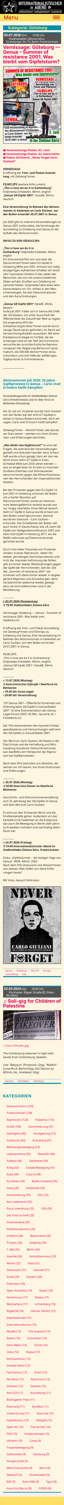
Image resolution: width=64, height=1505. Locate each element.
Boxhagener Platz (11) (20, 1400)
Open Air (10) (15, 1427)
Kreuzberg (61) (42, 1140)
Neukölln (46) (46, 1154)
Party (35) (13, 1188)
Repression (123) (17, 1120)
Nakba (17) (41, 1297)
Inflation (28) (15, 1236)
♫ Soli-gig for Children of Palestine (32, 1003)
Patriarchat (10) (40, 1427)
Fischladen (23, 1081)
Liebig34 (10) (44, 1420)
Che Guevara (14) (39, 1331)
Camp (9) (35, 1441)
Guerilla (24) (14, 1256)
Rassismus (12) (40, 1379)
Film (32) (43, 1195)
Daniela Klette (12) (18, 1365)
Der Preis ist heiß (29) (20, 1215)
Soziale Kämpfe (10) (36, 1434)
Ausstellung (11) (40, 1393)
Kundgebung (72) (44, 1133)
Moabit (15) (14, 1331)
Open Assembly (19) (19, 1290)
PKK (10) (12, 1434)
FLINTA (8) (45, 1488)
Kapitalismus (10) (18, 1420)
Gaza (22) (33, 1263)
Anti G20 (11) (15, 1393)
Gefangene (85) (16, 1133)
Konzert (9, 1081)
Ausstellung (11, 974)
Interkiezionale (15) (19, 1318)
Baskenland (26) (40, 1236)
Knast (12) (40, 1372)
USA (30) (46, 1208)
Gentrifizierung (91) (40, 1126)
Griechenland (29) (18, 1222)
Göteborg (22, 970)
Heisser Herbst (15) (43, 1311)
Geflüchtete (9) (16, 1454)
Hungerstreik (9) (17, 1461)
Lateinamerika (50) (18, 1154)
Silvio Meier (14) (17, 1345)
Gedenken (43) (38, 1161)
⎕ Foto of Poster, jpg (16, 1045)
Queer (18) (46, 1290)
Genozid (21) (41, 1270)
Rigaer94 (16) (15, 1311)
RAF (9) (11, 1482)
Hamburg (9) (41, 1454)
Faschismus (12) (17, 1372)
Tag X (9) (51, 1482)
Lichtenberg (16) (45, 1304)
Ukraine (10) (14, 1441)
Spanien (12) (38, 1386)
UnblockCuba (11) (18, 1413)
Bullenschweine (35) (44, 1181)
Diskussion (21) (16, 1270)
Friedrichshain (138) (19, 1113)
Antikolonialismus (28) (21, 1229)
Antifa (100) (14, 1126)
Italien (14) (13, 1338)
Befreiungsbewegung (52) (23, 1147)
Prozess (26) (14, 1242)
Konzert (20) (34, 1277)
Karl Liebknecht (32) (19, 1202)
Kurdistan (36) (16, 1181)
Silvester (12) (15, 1386)
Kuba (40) (13, 1174)
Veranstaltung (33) (18, 1195)
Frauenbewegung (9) (20, 1447)
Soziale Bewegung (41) (40, 1168)
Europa (47, 970)
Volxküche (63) (16, 1140)
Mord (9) (44, 1468)
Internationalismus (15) (22, 1325)
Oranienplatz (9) (39, 1475)
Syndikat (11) (40, 1406)
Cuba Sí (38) (33, 1174)
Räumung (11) (16, 1406)
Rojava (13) (33, 1352)
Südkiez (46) (14, 1161)
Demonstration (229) (20, 1106)
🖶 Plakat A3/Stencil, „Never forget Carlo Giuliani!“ (30, 159)
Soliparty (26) (37, 1242)
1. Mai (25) (13, 1249)
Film (24, 974)
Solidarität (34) (35, 1188)
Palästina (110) (44, 1120)
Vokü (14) (13, 1352)
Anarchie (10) (45, 1413)
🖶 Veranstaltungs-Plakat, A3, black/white (31, 154)
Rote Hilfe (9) (31, 1482)
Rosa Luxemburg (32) (20, 1208)
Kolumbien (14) (37, 1338)
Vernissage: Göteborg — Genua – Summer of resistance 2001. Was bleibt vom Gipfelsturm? (31, 54)
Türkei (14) (40, 1345)
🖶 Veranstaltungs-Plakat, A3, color (26, 150)
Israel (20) (13, 1277)
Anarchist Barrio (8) (19, 1488)
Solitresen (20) (16, 1284)
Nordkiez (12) (15, 1379)
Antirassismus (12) (18, 1359)
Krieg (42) (13, 1168)
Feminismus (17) (17, 1297)
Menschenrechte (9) (19, 1468)
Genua (8, 970)
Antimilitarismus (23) (42, 1256)
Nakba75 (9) (14, 1475)
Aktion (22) (13, 1263)
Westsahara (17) (17, 1304)
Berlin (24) (33, 1249)
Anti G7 (35, 970)
